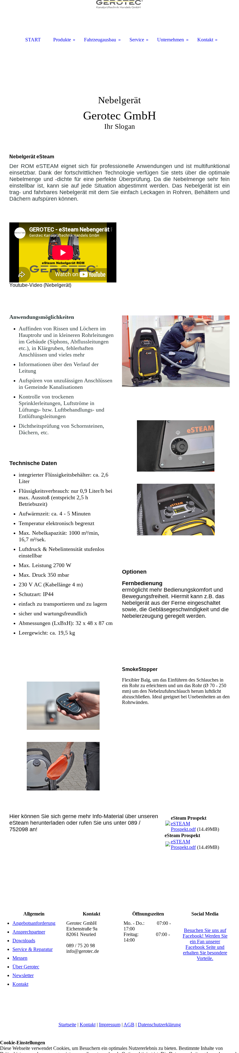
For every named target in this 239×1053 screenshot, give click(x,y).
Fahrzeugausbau (100, 39)
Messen (19, 958)
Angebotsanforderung (33, 923)
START (33, 39)
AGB (129, 1024)
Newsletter (23, 975)
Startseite (67, 1024)
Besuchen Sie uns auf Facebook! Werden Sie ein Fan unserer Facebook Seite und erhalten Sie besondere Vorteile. (205, 944)
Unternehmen (170, 39)
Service (136, 39)
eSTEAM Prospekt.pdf (183, 826)
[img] (119, 93)
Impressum (109, 1024)
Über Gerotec (25, 966)
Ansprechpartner (28, 931)
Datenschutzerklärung (159, 1024)
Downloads (23, 940)
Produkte (62, 39)
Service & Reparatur (32, 949)
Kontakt (20, 984)
